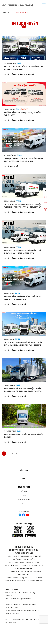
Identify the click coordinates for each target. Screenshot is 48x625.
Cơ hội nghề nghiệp (24, 500)
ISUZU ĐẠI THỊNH (24, 487)
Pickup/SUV (24, 109)
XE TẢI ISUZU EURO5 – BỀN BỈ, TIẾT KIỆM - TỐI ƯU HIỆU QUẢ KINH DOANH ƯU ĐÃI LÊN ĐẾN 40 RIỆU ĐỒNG (23, 345)
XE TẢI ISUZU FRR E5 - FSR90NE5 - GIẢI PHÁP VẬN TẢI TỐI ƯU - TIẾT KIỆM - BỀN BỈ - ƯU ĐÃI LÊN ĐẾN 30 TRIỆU (23, 207)
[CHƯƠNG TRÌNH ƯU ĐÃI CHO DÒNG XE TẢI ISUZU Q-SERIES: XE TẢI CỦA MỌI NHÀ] (24, 278)
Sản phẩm (24, 470)
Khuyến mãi (30, 74)
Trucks (19, 63)
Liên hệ (24, 504)
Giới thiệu (24, 491)
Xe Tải (24, 479)
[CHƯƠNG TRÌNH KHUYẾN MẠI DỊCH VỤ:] (24, 94)
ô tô (24, 475)
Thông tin (13, 74)
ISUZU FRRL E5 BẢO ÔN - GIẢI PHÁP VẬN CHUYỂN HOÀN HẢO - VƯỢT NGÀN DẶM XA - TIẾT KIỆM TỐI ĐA (23, 391)
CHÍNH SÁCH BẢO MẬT (12, 590)
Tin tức (6, 74)
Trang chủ (5, 12)
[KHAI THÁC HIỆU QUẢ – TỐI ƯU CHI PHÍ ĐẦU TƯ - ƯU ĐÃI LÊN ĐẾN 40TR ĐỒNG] (24, 48)
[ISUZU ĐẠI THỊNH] (17, 5)
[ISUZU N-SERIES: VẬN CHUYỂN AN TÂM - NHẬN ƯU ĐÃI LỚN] (24, 416)
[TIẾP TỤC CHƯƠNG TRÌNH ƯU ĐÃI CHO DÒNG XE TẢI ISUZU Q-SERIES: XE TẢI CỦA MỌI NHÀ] (24, 140)
